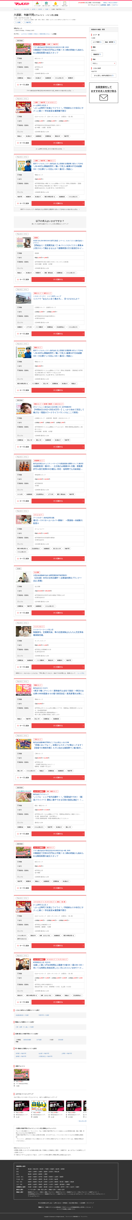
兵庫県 (35, 1171)
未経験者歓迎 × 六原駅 (22, 1015)
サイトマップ (90, 1203)
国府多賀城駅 (27, 1039)
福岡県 (29, 1184)
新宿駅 (35, 1187)
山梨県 (29, 1179)
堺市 (67, 1187)
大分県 (51, 1184)
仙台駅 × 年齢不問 (44, 1053)
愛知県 (29, 1174)
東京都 (29, 1169)
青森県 (35, 1176)
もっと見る (80, 673)
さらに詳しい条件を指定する (103, 75)
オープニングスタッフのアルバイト (94, 1194)
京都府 (40, 1171)
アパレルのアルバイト (34, 1196)
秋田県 (51, 1176)
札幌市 (77, 1187)
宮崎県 (56, 1184)
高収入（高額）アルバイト (47, 1192)
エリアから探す (32, 1189)
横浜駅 (45, 1187)
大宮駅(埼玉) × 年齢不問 (45, 1056)
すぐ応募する (58, 84)
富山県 (45, 1179)
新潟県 (35, 1179)
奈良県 (51, 1171)
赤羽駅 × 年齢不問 (21, 1053)
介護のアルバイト (61, 1194)
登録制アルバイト (71, 1192)
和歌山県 (57, 1171)
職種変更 (96, 54)
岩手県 (40, 1176)
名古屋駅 (57, 1187)
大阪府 (29, 1171)
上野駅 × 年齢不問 (66, 1053)
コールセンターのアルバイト (75, 1194)
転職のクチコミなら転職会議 (53, 1207)
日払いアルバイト (82, 1192)
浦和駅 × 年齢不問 (21, 1056)
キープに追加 (24, 84)
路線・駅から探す (42, 1189)
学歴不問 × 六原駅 (44, 1015)
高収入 (36, 34)
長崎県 (40, 1184)
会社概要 (82, 1203)
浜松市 (51, 1187)
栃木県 (57, 1169)
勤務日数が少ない (45, 34)
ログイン (115, 5)
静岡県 (40, 1174)
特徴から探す (61, 1189)
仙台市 (72, 1187)
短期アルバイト (93, 1192)
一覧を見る (81, 1121)
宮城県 (45, 1176)
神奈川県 (35, 1169)
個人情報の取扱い (74, 1203)
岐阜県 (35, 1174)
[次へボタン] (87, 1109)
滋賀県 (45, 1171)
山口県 (51, 1181)
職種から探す (52, 1189)
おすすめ (24, 34)
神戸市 (62, 1187)
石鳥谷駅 (60, 1039)
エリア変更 (96, 42)
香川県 (61, 1181)
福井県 (56, 1179)
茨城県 (52, 1169)
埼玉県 (41, 1169)
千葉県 (47, 1169)
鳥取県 (29, 1181)
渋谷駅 (29, 1187)
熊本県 (45, 1184)
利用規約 (65, 1203)
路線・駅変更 (109, 42)
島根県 (35, 1181)
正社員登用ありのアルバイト (35, 1194)
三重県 (45, 1174)
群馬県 (62, 1169)
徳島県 (56, 1181)
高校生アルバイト (60, 1192)
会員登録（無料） (105, 5)
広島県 (45, 1181)
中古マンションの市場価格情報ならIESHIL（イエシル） (77, 1207)
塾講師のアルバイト (33, 1192)
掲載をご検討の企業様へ (110, 2)
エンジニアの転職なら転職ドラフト (66, 1209)
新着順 (30, 34)
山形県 (56, 1176)
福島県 (61, 1176)
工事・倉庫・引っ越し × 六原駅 (25, 1027)
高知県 (72, 1181)
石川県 (51, 1179)
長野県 (40, 1179)
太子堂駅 (39, 1039)
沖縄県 (68, 1184)
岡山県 (40, 1181)
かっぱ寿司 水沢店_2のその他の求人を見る (49, 149)
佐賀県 (35, 1184)
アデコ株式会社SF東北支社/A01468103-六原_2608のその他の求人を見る (49, 90)
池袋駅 (40, 1187)
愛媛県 (67, 1181)
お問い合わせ (57, 1203)
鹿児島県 (62, 1184)
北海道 (29, 1176)
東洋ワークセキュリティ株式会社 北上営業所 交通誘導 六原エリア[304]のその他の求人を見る (48, 209)
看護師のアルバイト (50, 1194)
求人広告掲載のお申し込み (45, 1203)
